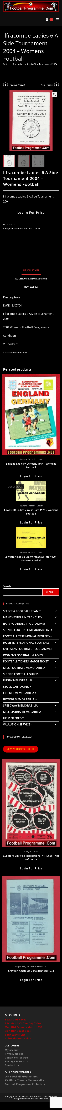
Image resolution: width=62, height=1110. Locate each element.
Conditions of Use (16, 1057)
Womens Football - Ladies (27, 228)
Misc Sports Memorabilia (22, 712)
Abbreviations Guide (18, 1038)
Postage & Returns (17, 1061)
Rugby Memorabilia (18, 680)
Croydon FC (20, 966)
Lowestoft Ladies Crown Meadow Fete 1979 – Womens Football (31, 558)
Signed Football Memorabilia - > (28, 630)
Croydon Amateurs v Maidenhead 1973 (31, 970)
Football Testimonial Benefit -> (27, 636)
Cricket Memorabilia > (20, 693)
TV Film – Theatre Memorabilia (24, 1080)
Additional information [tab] (31, 278)
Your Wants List (15, 1034)
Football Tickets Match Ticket (26, 661)
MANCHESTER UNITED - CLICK (22, 617)
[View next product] (56, 84)
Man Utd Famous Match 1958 (23, 1027)
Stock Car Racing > (17, 687)
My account (12, 1050)
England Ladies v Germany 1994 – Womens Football (31, 465)
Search (7, 586)
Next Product (47, 84)
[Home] (4, 64)
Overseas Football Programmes (27, 649)
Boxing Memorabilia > (20, 699)
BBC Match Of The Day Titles (23, 1023)
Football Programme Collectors (25, 1084)
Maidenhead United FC (37, 966)
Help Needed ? (13, 718)
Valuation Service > (17, 724)
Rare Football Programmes (24, 624)
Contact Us (12, 1065)
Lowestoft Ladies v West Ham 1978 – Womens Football (31, 511)
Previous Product (17, 84)
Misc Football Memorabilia (24, 668)
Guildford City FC (31, 851)
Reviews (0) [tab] (31, 286)
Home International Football (26, 643)
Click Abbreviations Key (15, 352)
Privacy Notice (14, 1053)
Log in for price (31, 212)
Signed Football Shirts (21, 674)
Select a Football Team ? (21, 611)
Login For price (31, 476)
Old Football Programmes (21, 1076)
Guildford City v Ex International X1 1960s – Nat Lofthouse (31, 857)
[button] (54, 94)
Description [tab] (31, 270)
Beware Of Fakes (15, 1019)
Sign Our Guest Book (18, 1031)
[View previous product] (5, 84)
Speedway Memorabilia (20, 705)
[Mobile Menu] (56, 19)
